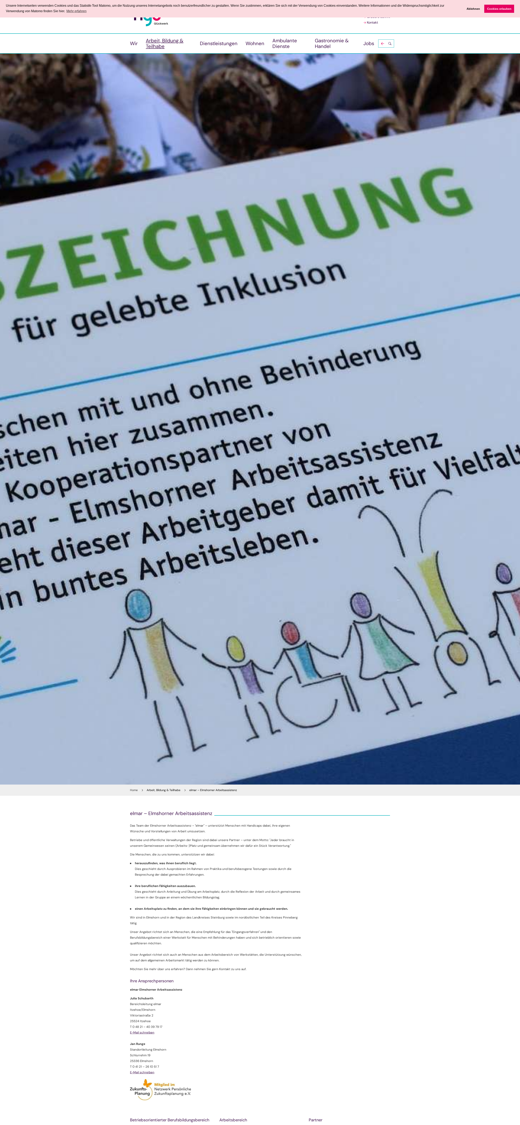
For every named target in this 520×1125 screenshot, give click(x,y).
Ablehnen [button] (473, 8)
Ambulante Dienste (284, 43)
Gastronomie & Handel (332, 43)
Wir (134, 43)
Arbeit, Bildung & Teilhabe (164, 43)
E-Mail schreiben (142, 1032)
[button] (386, 43)
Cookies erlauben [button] (499, 8)
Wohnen (255, 43)
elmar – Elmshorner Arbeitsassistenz (213, 790)
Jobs (368, 43)
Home (134, 790)
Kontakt (372, 22)
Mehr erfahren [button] (76, 11)
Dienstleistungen (218, 43)
